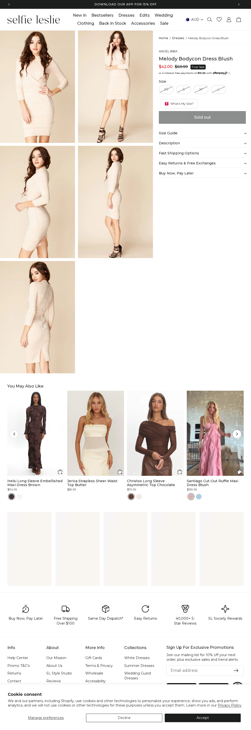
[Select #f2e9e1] (139, 496)
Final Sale (198, 67)
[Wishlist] (219, 19)
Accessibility (95, 681)
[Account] (229, 19)
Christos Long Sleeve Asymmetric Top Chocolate (151, 483)
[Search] (210, 19)
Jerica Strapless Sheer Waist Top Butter (92, 483)
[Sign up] (236, 670)
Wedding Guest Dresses (137, 675)
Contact (14, 681)
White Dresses (137, 658)
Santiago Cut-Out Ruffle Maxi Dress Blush (212, 483)
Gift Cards (93, 658)
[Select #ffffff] (206, 496)
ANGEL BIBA (168, 51)
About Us (54, 665)
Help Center (17, 658)
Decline (124, 718)
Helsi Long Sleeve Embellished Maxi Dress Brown (35, 483)
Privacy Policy (229, 705)
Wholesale (94, 673)
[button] (14, 434)
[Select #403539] (11, 496)
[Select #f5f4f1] (19, 496)
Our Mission (56, 658)
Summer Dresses (139, 665)
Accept (203, 718)
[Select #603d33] (131, 496)
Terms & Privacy (99, 665)
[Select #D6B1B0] (191, 496)
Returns (14, 673)
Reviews (53, 681)
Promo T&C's (18, 665)
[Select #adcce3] (198, 496)
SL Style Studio (59, 673)
